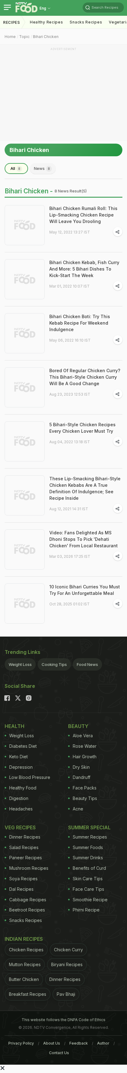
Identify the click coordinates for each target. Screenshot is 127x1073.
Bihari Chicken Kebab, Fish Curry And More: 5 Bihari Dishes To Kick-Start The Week (84, 269)
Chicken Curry (68, 949)
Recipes (11, 22)
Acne (78, 808)
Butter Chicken (24, 979)
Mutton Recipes (25, 964)
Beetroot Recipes (27, 909)
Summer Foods (88, 847)
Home (10, 36)
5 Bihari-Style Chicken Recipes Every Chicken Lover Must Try (82, 428)
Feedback (78, 1043)
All (15, 168)
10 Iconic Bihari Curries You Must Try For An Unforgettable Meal (84, 590)
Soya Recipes (23, 878)
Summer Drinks (88, 857)
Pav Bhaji (66, 994)
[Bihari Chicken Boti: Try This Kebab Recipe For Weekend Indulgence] (25, 333)
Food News (87, 664)
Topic (24, 36)
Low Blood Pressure (29, 777)
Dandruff (81, 777)
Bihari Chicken (46, 36)
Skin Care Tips (88, 878)
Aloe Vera (83, 735)
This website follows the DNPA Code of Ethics (63, 1019)
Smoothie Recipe (90, 899)
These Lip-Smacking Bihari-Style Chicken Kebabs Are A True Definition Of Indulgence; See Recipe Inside (85, 488)
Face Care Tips (88, 889)
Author (103, 1043)
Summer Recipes (90, 836)
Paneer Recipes (25, 857)
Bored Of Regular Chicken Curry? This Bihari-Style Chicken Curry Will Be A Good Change (84, 377)
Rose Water (84, 746)
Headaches (21, 808)
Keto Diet (18, 756)
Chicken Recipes (26, 949)
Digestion (18, 798)
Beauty (78, 726)
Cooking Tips (54, 664)
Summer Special (89, 827)
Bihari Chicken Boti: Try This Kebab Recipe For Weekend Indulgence (79, 323)
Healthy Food (22, 787)
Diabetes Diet (23, 746)
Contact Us (59, 1052)
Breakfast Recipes (27, 994)
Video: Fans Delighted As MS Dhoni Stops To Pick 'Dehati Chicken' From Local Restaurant (83, 539)
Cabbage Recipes (27, 899)
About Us (51, 1043)
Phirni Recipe (86, 909)
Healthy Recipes (46, 22)
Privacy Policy (21, 1043)
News (42, 168)
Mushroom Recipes (28, 868)
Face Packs (84, 787)
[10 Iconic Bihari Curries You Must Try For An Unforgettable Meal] (25, 603)
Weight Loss (20, 664)
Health (14, 726)
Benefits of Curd (89, 868)
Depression (21, 767)
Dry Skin (81, 767)
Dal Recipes (21, 889)
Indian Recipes (24, 939)
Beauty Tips (85, 798)
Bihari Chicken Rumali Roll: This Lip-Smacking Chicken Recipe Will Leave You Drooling (83, 215)
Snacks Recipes (86, 22)
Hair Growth (84, 756)
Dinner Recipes (24, 836)
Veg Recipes (20, 827)
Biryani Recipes (67, 964)
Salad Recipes (24, 847)
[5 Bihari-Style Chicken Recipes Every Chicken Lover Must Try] (25, 441)
